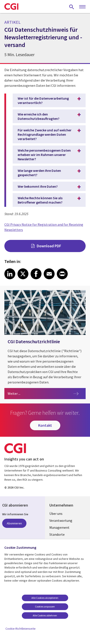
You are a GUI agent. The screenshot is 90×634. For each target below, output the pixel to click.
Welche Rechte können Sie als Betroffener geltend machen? (40, 200)
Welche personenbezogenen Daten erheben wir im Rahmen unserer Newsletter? (44, 154)
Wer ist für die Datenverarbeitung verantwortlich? (43, 100)
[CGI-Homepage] (11, 6)
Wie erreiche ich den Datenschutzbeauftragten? (38, 116)
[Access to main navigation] (82, 7)
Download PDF (49, 245)
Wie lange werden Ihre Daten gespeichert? (39, 172)
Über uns (55, 513)
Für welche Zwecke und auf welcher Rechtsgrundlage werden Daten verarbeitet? (44, 134)
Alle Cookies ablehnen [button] (45, 615)
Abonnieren (14, 523)
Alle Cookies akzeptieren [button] (44, 597)
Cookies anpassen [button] (45, 606)
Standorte (57, 534)
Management (59, 527)
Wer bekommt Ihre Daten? (38, 186)
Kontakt (45, 425)
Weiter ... (33, 393)
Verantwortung (60, 520)
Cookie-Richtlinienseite (20, 629)
